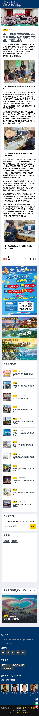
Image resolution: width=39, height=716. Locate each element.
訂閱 (32, 526)
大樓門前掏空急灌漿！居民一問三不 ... (23, 469)
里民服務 (14, 541)
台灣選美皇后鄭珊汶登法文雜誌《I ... (23, 458)
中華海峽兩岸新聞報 (8, 669)
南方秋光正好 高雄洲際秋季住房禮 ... (23, 446)
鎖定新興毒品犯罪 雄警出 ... (22, 398)
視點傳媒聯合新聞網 (18, 665)
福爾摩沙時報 (6, 665)
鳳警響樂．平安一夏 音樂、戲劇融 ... (23, 505)
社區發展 (6, 541)
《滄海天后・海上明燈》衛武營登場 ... (23, 481)
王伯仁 (15, 418)
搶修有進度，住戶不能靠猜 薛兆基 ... (23, 422)
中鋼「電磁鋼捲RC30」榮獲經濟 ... (23, 493)
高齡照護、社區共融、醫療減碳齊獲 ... (23, 386)
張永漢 (5, 29)
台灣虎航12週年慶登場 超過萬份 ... (23, 375)
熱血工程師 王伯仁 (22, 712)
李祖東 (15, 371)
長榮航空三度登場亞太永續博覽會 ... (23, 434)
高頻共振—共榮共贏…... (12, 619)
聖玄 (6, 616)
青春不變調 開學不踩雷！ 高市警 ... (23, 410)
